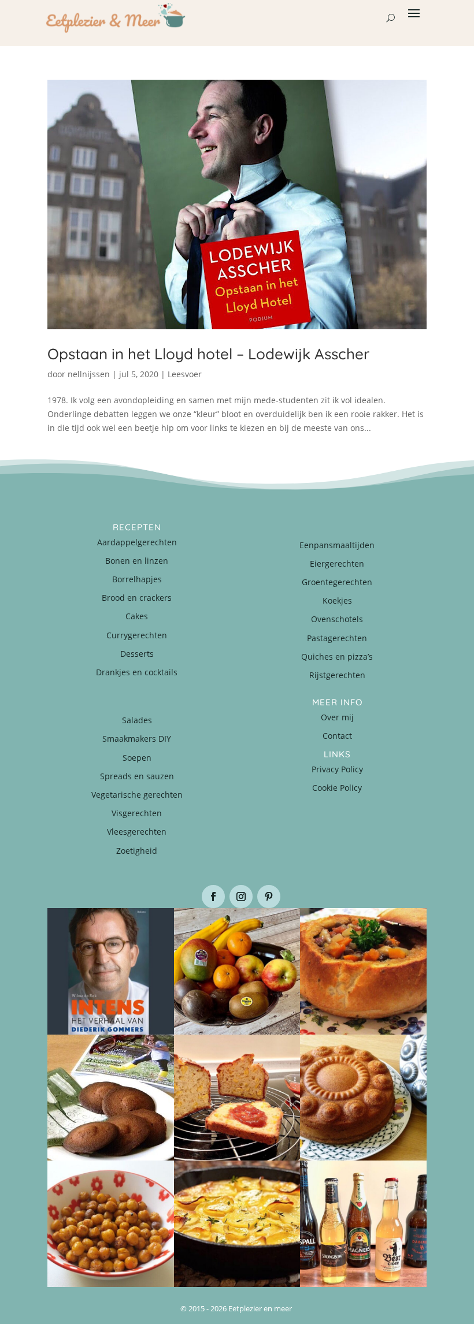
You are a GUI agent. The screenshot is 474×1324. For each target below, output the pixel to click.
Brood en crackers (137, 597)
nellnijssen (89, 374)
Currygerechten (136, 635)
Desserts (137, 653)
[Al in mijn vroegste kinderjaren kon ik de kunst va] (363, 1098)
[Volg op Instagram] (241, 896)
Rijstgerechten (337, 675)
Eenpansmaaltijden (337, 545)
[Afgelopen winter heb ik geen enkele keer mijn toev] (363, 971)
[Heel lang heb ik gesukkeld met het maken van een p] (237, 1224)
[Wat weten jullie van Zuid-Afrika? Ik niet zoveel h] (237, 1098)
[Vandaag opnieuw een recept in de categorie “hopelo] (110, 1224)
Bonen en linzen (136, 560)
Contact (337, 735)
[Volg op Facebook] (213, 896)
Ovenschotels (337, 618)
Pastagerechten (337, 638)
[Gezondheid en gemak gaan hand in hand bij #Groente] (237, 971)
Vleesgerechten (136, 831)
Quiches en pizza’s (337, 656)
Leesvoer (185, 374)
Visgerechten (137, 813)
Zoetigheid (136, 850)
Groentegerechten (337, 582)
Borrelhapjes (137, 579)
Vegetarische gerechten (137, 794)
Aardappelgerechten (137, 542)
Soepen (137, 757)
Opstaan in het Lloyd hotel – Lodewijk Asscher (208, 353)
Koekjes (337, 600)
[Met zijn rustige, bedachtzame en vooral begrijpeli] (110, 971)
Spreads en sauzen (137, 776)
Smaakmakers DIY (136, 738)
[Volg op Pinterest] (268, 896)
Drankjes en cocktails (136, 672)
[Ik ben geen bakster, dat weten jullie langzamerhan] (110, 1098)
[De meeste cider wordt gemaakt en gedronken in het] (363, 1224)
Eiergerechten (337, 563)
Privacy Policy (337, 769)
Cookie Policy (337, 787)
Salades (137, 720)
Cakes (136, 616)
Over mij (337, 717)
